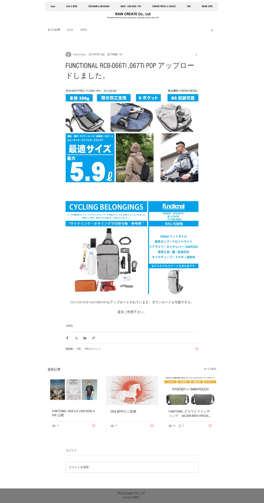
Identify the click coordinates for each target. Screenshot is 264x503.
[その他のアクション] (196, 54)
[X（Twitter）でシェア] (76, 338)
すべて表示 (210, 369)
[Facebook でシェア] (67, 338)
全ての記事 (54, 29)
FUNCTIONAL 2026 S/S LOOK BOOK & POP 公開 (73, 413)
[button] (163, 6)
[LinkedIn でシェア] (85, 338)
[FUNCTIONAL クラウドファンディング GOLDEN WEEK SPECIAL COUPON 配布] (190, 390)
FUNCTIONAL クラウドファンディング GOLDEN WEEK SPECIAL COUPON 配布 (189, 414)
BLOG (70, 29)
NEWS (83, 29)
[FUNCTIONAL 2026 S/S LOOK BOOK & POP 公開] (74, 390)
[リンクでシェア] (93, 338)
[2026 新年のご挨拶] (132, 390)
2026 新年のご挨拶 (123, 411)
